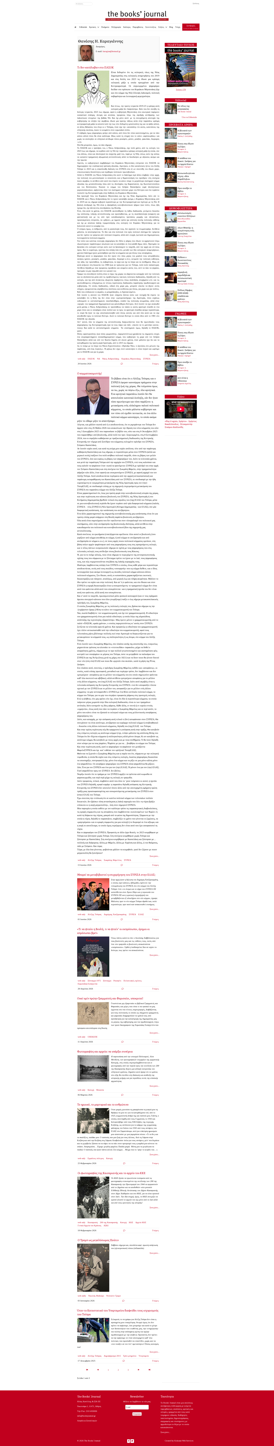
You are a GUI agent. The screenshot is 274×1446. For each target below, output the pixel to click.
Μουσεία (100, 1090)
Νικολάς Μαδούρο (96, 1296)
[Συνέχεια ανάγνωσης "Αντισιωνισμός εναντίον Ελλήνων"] (171, 217)
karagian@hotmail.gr (112, 51)
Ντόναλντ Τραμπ (113, 1296)
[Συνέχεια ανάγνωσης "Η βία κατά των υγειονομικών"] (171, 133)
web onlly (82, 1296)
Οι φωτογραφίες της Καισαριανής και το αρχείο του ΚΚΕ (111, 1173)
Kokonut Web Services (183, 1441)
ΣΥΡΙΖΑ (146, 359)
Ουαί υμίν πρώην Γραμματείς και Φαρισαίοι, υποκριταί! (110, 998)
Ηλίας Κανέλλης (183, 266)
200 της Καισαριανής (109, 1222)
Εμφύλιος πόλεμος (96, 1158)
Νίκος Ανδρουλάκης (110, 359)
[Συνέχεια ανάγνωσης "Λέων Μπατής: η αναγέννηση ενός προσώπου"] (171, 231)
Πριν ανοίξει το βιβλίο (185, 190)
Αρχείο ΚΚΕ (140, 1222)
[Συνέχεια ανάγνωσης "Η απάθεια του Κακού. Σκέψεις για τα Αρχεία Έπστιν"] (171, 162)
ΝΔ (98, 359)
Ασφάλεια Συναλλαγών (87, 1421)
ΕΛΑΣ (141, 914)
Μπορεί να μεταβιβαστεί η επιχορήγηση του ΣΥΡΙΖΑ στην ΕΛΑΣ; (116, 874)
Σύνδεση (196, 3)
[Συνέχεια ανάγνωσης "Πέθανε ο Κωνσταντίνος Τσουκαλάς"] (171, 261)
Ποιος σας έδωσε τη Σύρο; (186, 145)
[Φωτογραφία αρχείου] (94, 396)
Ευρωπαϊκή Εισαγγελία (87, 984)
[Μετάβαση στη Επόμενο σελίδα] (139, 1370)
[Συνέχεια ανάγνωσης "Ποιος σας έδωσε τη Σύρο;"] (171, 147)
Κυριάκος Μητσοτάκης (131, 359)
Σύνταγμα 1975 (94, 981)
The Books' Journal (184, 112)
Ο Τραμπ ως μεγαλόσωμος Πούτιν (98, 1240)
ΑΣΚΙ (106, 1225)
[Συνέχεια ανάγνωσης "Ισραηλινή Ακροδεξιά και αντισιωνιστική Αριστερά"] (171, 278)
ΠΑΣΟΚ (91, 359)
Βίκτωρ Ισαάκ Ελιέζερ (186, 284)
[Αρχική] (76, 27)
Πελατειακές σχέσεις (133, 981)
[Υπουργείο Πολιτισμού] (94, 1069)
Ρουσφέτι (117, 981)
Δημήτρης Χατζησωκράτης (115, 914)
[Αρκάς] (94, 957)
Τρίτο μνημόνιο (129, 1356)
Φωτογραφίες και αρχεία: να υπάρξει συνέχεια (105, 1051)
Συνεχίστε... (154, 355)
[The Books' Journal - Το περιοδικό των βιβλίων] (137, 15)
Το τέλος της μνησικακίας (184, 107)
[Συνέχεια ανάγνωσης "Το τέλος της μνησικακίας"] (171, 108)
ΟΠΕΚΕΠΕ (93, 1037)
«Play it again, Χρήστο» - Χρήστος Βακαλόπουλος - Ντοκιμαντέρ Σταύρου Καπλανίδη (181, 424)
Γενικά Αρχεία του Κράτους (89, 1225)
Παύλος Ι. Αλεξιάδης (185, 136)
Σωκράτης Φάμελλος (113, 860)
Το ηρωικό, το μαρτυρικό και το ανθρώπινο (103, 1104)
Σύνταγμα (107, 981)
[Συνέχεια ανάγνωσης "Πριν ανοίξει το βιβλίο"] (171, 192)
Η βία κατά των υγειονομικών (185, 132)
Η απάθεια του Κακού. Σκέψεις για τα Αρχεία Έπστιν (187, 161)
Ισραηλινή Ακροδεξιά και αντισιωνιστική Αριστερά (185, 276)
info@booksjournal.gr (86, 1416)
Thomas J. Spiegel (184, 167)
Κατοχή (91, 1090)
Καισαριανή (93, 1222)
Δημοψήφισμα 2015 (112, 1356)
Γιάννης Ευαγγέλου (185, 236)
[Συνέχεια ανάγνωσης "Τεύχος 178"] (181, 67)
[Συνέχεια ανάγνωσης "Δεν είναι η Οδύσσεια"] (171, 380)
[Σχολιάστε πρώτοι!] (122, 364)
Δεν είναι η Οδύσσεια (183, 379)
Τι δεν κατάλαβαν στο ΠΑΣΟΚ (95, 67)
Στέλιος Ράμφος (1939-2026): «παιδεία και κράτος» (185, 294)
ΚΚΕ (131, 1222)
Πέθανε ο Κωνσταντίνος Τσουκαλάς (184, 260)
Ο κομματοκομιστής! (89, 373)
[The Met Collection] (94, 1014)
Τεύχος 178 (181, 89)
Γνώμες (155, 364)
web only (81, 359)
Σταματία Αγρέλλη (184, 383)
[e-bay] (94, 1121)
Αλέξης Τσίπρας (95, 860)
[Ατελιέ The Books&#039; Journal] (94, 89)
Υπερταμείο (144, 1356)
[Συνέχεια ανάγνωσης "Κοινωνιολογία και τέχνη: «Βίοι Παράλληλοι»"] (171, 177)
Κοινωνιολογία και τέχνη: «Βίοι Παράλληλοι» (186, 176)
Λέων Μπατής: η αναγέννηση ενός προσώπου (186, 230)
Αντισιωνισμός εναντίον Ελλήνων (186, 214)
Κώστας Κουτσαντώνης (186, 182)
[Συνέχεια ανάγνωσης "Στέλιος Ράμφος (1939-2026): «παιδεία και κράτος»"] (171, 295)
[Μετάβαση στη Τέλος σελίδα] (149, 1370)
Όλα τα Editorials (189, 117)
